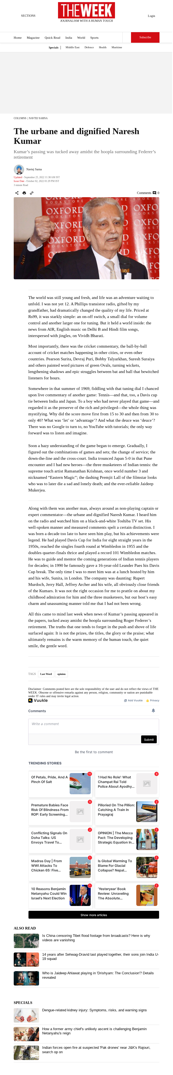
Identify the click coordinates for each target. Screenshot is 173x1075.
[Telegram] (104, 26)
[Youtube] (90, 26)
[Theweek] (86, 10)
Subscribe (145, 37)
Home (18, 37)
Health (103, 47)
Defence (89, 47)
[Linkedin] (97, 26)
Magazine (33, 37)
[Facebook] (69, 26)
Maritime (117, 47)
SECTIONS (28, 15)
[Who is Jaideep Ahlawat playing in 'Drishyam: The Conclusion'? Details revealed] (26, 978)
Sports (94, 37)
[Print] (24, 193)
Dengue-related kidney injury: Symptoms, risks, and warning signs (94, 1010)
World (81, 37)
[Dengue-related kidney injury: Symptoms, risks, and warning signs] (26, 1015)
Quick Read (52, 37)
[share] (17, 193)
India (68, 37)
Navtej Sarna (38, 118)
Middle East (73, 47)
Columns (20, 118)
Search (127, 37)
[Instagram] (83, 26)
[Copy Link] (31, 193)
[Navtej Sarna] (19, 169)
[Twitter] (76, 26)
